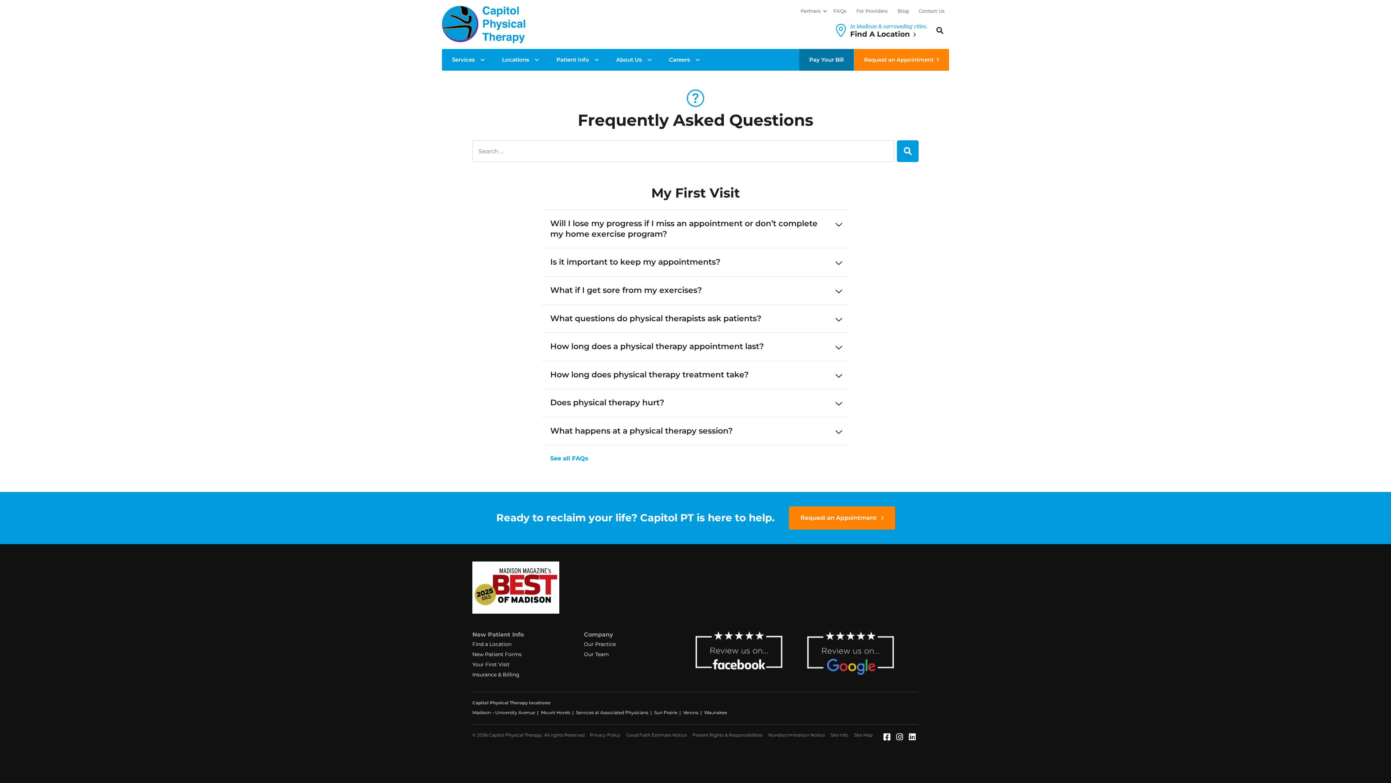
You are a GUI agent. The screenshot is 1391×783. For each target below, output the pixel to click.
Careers (679, 59)
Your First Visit (491, 664)
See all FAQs (569, 458)
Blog (903, 11)
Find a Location (491, 644)
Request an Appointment (898, 59)
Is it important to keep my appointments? (635, 262)
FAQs (840, 11)
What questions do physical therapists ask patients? (655, 318)
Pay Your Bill (826, 59)
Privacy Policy (605, 735)
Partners (811, 11)
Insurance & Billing (495, 674)
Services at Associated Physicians (612, 712)
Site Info (839, 735)
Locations (515, 59)
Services (463, 59)
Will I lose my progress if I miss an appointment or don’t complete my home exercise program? (684, 229)
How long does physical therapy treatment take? (649, 375)
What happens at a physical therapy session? (641, 431)
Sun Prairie (665, 712)
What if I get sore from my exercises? (626, 290)
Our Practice (600, 644)
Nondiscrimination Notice (796, 735)
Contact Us (932, 11)
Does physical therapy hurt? (607, 402)
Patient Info (572, 59)
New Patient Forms (497, 654)
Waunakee (715, 712)
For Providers (872, 11)
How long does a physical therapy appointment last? (657, 346)
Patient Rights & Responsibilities (728, 735)
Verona (690, 712)
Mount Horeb (555, 712)
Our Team (596, 654)
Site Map (863, 735)
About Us (629, 59)
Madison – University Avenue (503, 712)
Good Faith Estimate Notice (656, 735)
